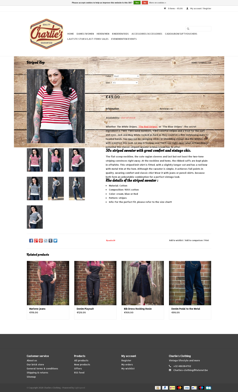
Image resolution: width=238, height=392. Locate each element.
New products (82, 364)
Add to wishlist (176, 240)
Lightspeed (80, 388)
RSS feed (79, 372)
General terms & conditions (42, 368)
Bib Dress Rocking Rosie (138, 308)
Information (112, 108)
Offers (78, 368)
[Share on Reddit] (46, 241)
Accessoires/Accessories (146, 33)
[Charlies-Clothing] (46, 33)
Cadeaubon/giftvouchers (181, 33)
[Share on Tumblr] (50, 241)
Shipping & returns (37, 372)
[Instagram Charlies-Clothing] (122, 341)
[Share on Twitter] (55, 241)
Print (206, 240)
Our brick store (35, 364)
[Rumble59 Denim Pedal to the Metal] (190, 283)
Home (70, 33)
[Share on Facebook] (31, 241)
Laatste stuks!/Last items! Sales (87, 38)
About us (32, 360)
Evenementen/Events (124, 38)
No (145, 3)
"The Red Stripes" (148, 126)
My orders (127, 364)
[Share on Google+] (36, 241)
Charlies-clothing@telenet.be (190, 370)
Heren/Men (103, 33)
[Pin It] (41, 241)
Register (126, 360)
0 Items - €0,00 (175, 8)
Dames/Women (85, 33)
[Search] (188, 29)
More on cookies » (157, 3)
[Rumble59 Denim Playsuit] (95, 283)
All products (81, 360)
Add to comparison (194, 240)
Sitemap (31, 376)
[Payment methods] (157, 387)
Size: (109, 82)
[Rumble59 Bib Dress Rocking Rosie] (142, 283)
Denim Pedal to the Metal (185, 308)
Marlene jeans (37, 308)
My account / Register (200, 8)
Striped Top (205, 63)
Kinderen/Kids (120, 33)
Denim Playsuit (85, 308)
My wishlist (128, 368)
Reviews (166, 108)
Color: (109, 76)
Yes (137, 3)
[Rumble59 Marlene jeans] (48, 283)
